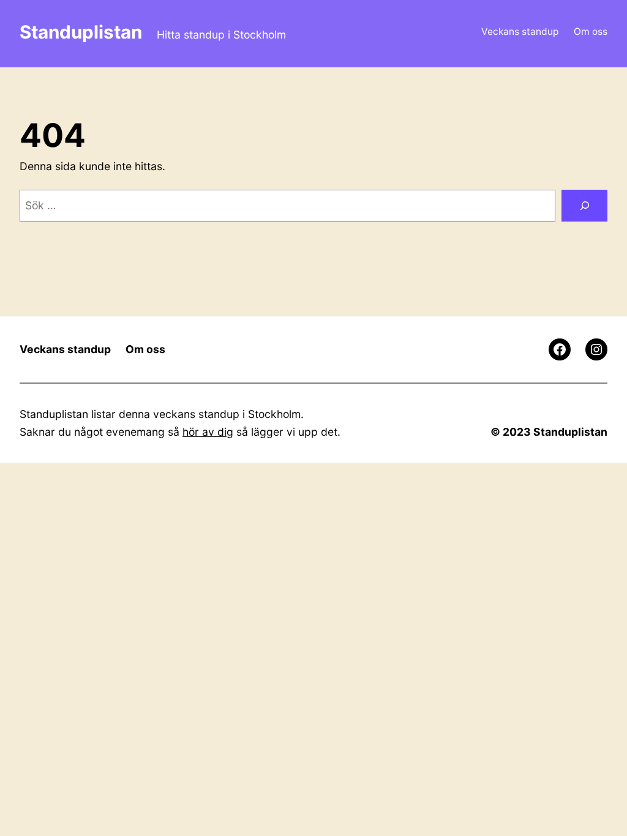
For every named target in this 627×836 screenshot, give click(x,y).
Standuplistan (81, 32)
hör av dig (207, 431)
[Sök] (584, 205)
